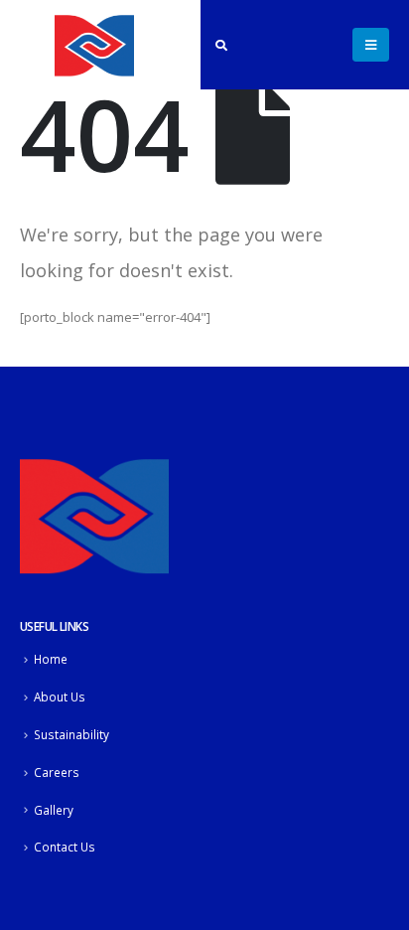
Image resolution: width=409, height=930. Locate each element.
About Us (59, 696)
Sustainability (71, 734)
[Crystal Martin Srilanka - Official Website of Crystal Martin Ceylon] (94, 44)
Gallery (53, 810)
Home (51, 659)
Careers (56, 772)
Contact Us (64, 846)
